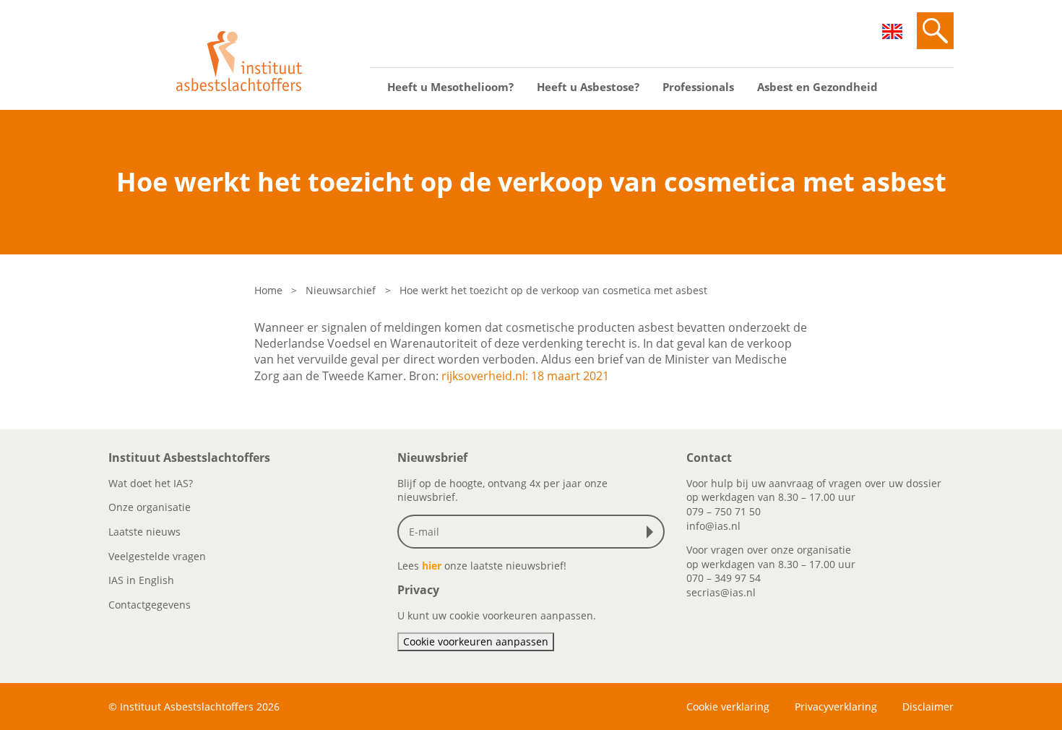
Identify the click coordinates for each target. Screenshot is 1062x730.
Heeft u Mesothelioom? (450, 87)
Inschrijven (653, 531)
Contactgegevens (149, 604)
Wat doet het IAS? (150, 483)
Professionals (698, 87)
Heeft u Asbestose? (588, 87)
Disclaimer (928, 706)
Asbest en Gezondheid (817, 87)
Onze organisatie (149, 507)
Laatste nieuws (144, 531)
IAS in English (141, 580)
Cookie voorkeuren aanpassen (475, 641)
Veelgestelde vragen (157, 556)
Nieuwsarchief (341, 290)
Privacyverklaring (836, 706)
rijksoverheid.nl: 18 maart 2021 (525, 376)
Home (268, 290)
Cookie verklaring (727, 706)
